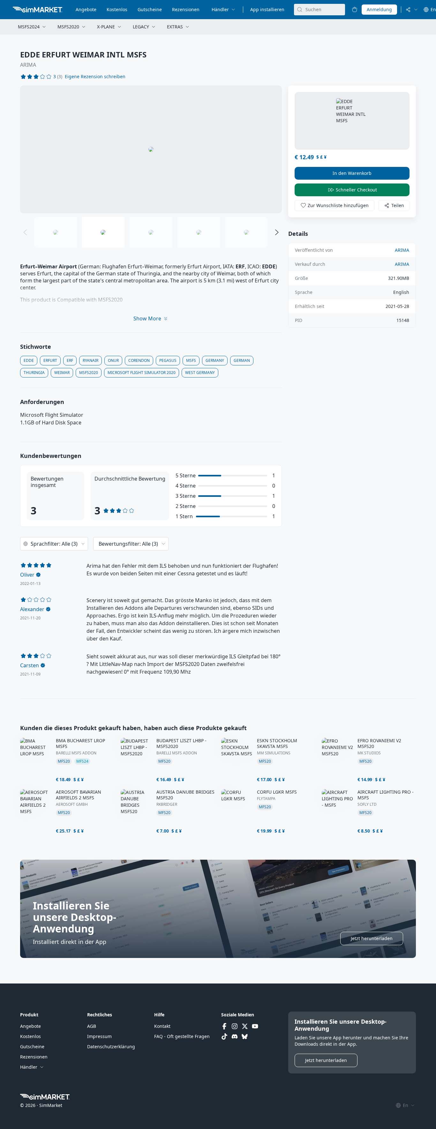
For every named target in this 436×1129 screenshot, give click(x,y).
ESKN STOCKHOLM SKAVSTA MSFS (277, 743)
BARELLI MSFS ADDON (76, 753)
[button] (95, 76)
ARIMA (28, 65)
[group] (151, 149)
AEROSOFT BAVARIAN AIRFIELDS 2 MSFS (78, 795)
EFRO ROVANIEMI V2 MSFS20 (379, 743)
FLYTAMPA (266, 798)
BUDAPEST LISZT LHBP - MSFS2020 (181, 743)
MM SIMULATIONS (273, 753)
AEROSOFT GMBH (72, 804)
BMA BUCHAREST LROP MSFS (80, 743)
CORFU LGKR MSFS (277, 792)
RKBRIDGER (166, 804)
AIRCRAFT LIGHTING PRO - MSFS (385, 795)
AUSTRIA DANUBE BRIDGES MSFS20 (185, 795)
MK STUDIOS (369, 753)
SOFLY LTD (367, 804)
